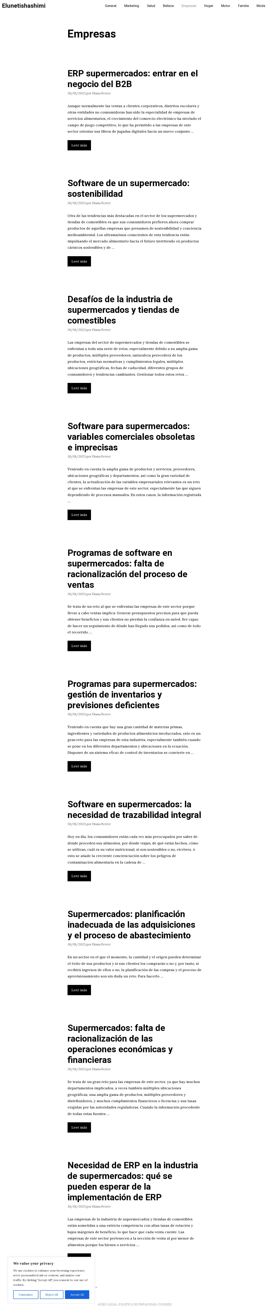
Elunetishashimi (23, 6)
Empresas (189, 5)
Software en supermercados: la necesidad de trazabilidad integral (134, 810)
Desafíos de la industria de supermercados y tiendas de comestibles (123, 310)
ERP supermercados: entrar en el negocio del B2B (133, 79)
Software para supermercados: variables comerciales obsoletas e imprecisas (131, 437)
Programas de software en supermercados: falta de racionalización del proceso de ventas (127, 569)
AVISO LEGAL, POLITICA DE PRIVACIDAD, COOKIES (134, 1304)
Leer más (79, 145)
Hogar (208, 5)
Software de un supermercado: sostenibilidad (129, 189)
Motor (225, 5)
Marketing (131, 5)
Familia (243, 5)
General (110, 5)
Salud (151, 5)
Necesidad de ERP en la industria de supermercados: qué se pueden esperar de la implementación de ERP (133, 1181)
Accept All (77, 1294)
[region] (51, 1280)
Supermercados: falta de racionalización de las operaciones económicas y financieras (120, 1044)
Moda (261, 5)
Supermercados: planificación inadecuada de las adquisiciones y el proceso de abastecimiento (131, 925)
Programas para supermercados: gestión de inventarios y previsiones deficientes (132, 695)
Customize (26, 1294)
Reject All (51, 1294)
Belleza (168, 5)
